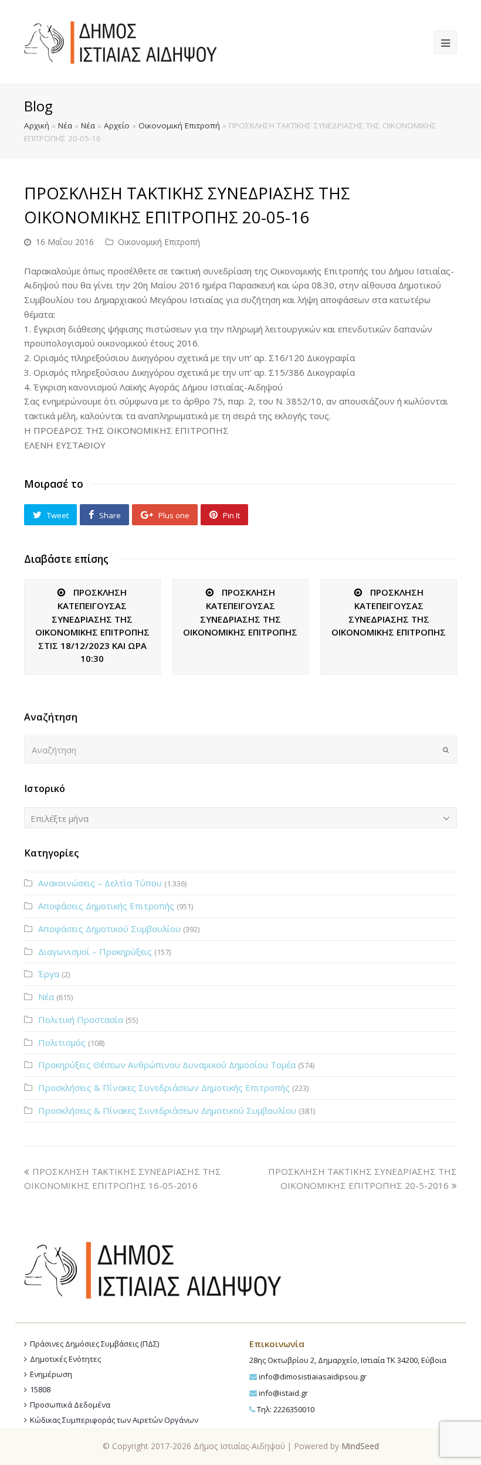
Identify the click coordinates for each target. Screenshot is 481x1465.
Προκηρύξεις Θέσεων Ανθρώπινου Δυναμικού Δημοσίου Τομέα (167, 1064)
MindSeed (360, 1446)
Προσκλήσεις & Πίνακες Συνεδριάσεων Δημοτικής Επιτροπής (164, 1087)
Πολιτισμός (62, 1042)
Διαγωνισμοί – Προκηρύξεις (95, 951)
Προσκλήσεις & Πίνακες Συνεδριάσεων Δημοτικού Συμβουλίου (167, 1110)
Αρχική (36, 125)
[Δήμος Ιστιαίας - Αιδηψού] (120, 41)
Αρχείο (117, 125)
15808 (40, 1389)
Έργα (48, 974)
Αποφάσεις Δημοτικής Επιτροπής (106, 906)
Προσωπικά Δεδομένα (70, 1404)
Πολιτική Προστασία (80, 1019)
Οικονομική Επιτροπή (179, 125)
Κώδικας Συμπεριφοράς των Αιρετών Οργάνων (114, 1420)
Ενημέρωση (51, 1374)
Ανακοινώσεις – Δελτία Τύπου (100, 883)
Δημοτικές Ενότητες (65, 1359)
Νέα (65, 125)
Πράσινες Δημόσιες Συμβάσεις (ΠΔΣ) (94, 1343)
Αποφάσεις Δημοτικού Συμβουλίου (109, 928)
